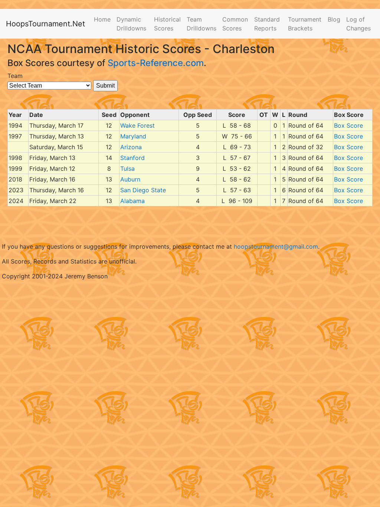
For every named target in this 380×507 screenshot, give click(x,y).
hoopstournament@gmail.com (276, 246)
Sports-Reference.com (156, 63)
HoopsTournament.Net (45, 23)
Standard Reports (267, 24)
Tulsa (127, 168)
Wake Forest (137, 125)
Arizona (131, 147)
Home (102, 19)
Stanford (132, 157)
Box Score (348, 125)
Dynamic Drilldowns (131, 24)
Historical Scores (167, 24)
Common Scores (235, 24)
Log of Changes (358, 24)
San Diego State (143, 190)
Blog (334, 19)
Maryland (133, 136)
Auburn (130, 179)
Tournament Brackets (304, 24)
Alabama (132, 201)
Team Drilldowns (201, 24)
